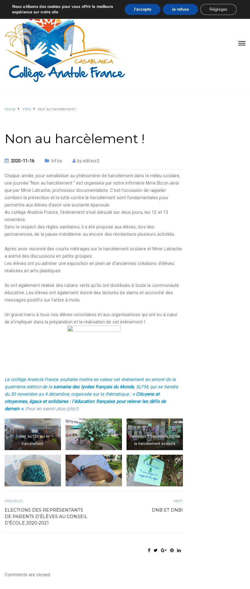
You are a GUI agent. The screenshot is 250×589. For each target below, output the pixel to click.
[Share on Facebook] (149, 550)
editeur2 (91, 161)
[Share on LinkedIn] (179, 550)
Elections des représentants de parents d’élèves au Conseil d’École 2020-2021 (46, 516)
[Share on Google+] (163, 550)
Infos (56, 161)
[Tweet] (156, 550)
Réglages (218, 9)
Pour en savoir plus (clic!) (52, 408)
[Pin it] (172, 550)
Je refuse (180, 9)
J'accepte (142, 9)
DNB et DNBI (167, 510)
